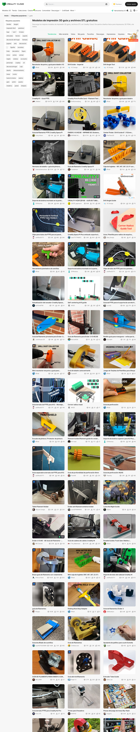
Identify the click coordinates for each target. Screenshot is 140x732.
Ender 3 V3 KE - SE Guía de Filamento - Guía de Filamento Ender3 (46, 541)
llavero (18, 36)
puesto (21, 82)
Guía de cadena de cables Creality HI (81, 541)
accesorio (24, 59)
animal (21, 55)
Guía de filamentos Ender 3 (113, 609)
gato (8, 82)
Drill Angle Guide (109, 200)
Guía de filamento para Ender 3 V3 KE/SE (83, 336)
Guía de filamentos (75, 643)
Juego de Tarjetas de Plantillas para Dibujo (119, 370)
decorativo (15, 51)
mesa (8, 74)
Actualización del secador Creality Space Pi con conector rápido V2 (47, 303)
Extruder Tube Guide (111, 677)
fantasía (24, 39)
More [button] (72, 10)
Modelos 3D (6, 10)
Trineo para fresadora (76, 711)
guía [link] (31, 15)
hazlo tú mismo (11, 78)
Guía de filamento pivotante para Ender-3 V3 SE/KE (47, 337)
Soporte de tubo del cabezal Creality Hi (117, 575)
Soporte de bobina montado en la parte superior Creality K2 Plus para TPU (46, 201)
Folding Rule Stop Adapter (77, 609)
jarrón (14, 82)
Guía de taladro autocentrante (79, 370)
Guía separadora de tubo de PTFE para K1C (48, 473)
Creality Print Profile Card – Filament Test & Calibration (84, 99)
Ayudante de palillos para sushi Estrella (118, 643)
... (7, 47)
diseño (9, 70)
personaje (10, 63)
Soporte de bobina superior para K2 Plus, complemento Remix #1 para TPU (118, 439)
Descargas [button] (55, 10)
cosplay (17, 63)
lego (8, 32)
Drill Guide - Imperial (75, 64)
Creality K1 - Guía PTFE (40, 98)
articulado (10, 36)
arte (15, 43)
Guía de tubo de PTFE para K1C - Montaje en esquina (47, 405)
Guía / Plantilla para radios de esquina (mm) (117, 235)
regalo (8, 59)
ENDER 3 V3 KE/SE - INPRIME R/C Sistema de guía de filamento (83, 133)
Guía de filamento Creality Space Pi (81, 166)
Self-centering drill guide (77, 302)
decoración (22, 43)
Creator (30, 10)
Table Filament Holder (40, 507)
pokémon (21, 28)
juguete (9, 43)
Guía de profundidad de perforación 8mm (83, 473)
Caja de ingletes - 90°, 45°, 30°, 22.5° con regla (118, 167)
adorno (21, 78)
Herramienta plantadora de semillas (45, 268)
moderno (9, 86)
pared (16, 86)
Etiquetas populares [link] (19, 15)
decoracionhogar (12, 66)
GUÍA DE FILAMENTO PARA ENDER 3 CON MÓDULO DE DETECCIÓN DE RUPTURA (47, 677)
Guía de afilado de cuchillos (42, 643)
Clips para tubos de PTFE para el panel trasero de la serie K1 (46, 235)
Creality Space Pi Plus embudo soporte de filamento (83, 235)
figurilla (12, 47)
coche (15, 74)
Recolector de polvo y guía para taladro (118, 98)
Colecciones (22, 10)
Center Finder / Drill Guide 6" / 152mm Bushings (117, 133)
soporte (25, 36)
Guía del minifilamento (76, 677)
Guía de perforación (110, 404)
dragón (16, 24)
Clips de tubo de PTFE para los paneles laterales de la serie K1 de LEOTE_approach (119, 269)
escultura (21, 47)
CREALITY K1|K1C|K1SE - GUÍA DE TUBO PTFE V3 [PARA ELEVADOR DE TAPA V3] (82, 201)
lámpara (23, 86)
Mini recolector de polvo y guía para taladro (45, 371)
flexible (9, 24)
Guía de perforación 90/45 (113, 473)
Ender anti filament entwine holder (81, 507)
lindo (8, 51)
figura (23, 51)
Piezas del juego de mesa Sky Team (116, 711)
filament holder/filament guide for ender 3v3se (83, 439)
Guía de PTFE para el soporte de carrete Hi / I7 (119, 303)
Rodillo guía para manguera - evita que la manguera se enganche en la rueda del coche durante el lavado (118, 337)
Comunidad (46, 10)
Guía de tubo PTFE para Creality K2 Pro (46, 711)
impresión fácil (11, 28)
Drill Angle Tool (109, 64)
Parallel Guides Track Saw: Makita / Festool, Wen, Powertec (116, 541)
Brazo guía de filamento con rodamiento (47, 575)
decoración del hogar (13, 39)
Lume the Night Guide (111, 507)
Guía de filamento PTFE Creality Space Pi (47, 132)
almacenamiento (19, 70)
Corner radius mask (75, 404)
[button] (135, 10)
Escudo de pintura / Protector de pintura (47, 439)
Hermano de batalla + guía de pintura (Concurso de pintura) (46, 167)
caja (21, 66)
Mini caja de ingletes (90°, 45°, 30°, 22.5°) (83, 575)
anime (14, 55)
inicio (8, 55)
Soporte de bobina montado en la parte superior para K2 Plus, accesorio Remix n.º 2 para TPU (84, 269)
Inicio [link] (6, 15)
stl (24, 63)
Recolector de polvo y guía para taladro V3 (48, 64)
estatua (15, 59)
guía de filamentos (39, 609)
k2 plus (21, 32)
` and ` (14, 32)
